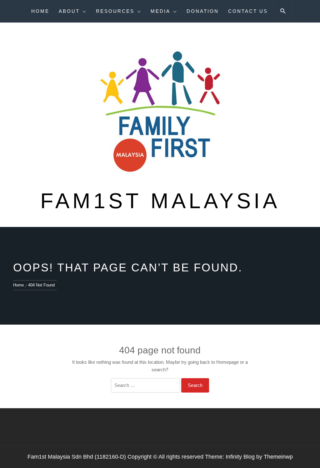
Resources (115, 11)
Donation (203, 11)
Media (160, 11)
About (69, 11)
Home (40, 11)
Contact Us (248, 11)
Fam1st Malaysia (160, 201)
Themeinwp (278, 457)
